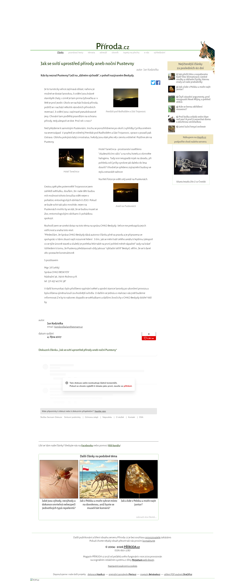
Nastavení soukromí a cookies (122, 566)
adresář (103, 52)
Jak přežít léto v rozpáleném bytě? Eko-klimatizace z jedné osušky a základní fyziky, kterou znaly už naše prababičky (192, 78)
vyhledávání (159, 52)
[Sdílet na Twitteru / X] (153, 84)
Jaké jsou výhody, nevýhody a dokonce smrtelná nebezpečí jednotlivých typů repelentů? (59, 504)
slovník (115, 52)
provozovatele (152, 537)
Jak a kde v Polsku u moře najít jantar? (193, 88)
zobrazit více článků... (146, 517)
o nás (146, 52)
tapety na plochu (131, 52)
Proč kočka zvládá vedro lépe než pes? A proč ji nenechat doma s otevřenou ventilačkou (193, 119)
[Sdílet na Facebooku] (158, 84)
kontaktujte (148, 540)
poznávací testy (75, 52)
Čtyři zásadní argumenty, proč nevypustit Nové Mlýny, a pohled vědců (193, 99)
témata (91, 52)
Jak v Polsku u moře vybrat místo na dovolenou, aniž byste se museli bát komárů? (98, 504)
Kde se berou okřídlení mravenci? (189, 108)
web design (143, 560)
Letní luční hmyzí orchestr (191, 126)
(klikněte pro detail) (125, 116)
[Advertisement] (122, 20)
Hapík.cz (201, 137)
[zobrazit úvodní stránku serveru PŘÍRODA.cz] (122, 46)
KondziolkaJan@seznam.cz (68, 326)
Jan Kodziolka (55, 323)
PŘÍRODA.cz (132, 547)
